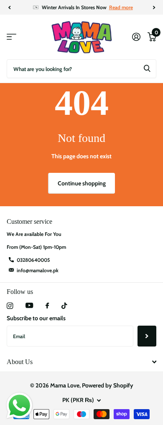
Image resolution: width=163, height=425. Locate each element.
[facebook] (47, 306)
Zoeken (147, 68)
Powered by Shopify (107, 385)
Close (81, 362)
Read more (121, 7)
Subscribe (147, 336)
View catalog (11, 36)
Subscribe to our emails (36, 318)
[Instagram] (10, 306)
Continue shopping (82, 183)
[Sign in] (136, 37)
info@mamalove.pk (38, 270)
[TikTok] (64, 306)
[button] (9, 7)
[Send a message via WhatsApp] (19, 405)
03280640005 (33, 260)
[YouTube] (29, 306)
